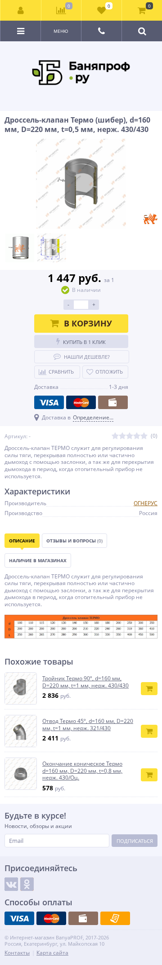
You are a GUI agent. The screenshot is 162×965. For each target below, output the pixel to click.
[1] (115, 436)
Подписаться (135, 840)
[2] (122, 436)
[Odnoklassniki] (27, 884)
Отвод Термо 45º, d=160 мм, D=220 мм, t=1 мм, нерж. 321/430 (87, 724)
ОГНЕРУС (146, 503)
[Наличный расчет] (113, 402)
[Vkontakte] (11, 884)
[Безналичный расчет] (115, 918)
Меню (61, 31)
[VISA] (49, 402)
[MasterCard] (81, 402)
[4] (136, 436)
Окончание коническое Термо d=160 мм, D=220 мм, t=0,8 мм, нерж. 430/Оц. (82, 770)
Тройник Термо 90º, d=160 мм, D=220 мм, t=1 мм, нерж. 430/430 (85, 682)
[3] (129, 436)
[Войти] (20, 10)
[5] (144, 436)
